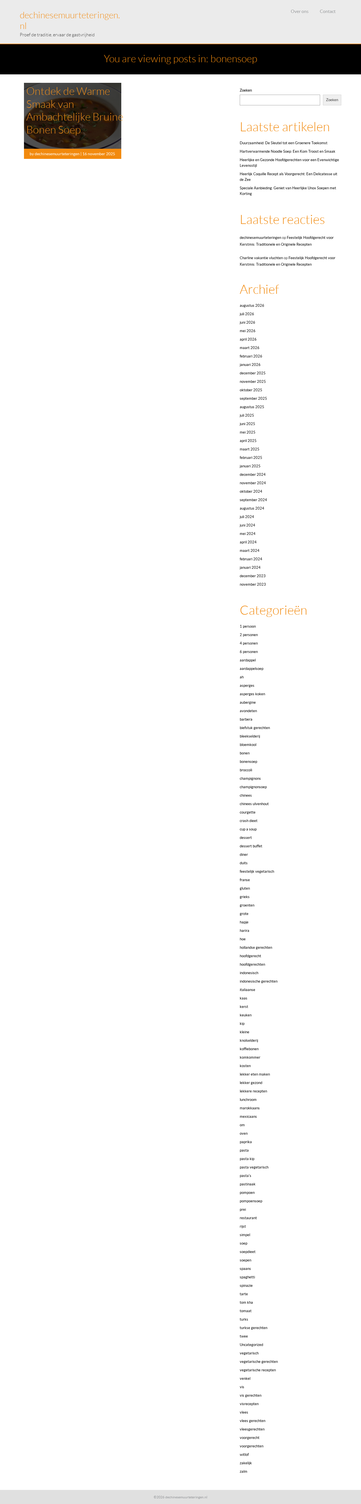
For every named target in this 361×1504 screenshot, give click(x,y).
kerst (244, 1007)
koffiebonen (249, 1049)
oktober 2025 (251, 390)
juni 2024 (247, 525)
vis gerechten (250, 1395)
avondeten (248, 711)
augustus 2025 (252, 407)
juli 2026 (247, 314)
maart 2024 (249, 550)
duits (244, 863)
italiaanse (247, 990)
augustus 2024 (252, 508)
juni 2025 (247, 424)
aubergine (248, 702)
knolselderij (249, 1040)
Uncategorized (251, 1345)
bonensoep (248, 761)
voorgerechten (251, 1446)
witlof (244, 1454)
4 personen (249, 643)
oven (244, 1133)
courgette (248, 812)
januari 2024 (250, 567)
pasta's (245, 1176)
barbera (246, 719)
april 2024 (248, 542)
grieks (245, 897)
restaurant (248, 1218)
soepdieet (248, 1252)
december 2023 (253, 576)
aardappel (248, 660)
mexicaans (248, 1116)
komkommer (250, 1057)
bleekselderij (250, 736)
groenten (247, 905)
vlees (244, 1412)
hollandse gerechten (256, 947)
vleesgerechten (252, 1429)
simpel (245, 1235)
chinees (246, 795)
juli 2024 (247, 517)
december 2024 (253, 474)
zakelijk (246, 1463)
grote (244, 914)
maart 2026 (249, 348)
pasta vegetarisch (254, 1167)
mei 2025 (248, 432)
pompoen (247, 1192)
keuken (246, 1015)
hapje (244, 922)
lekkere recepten (253, 1091)
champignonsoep (253, 787)
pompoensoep (251, 1201)
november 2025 (253, 381)
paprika (246, 1142)
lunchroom (248, 1100)
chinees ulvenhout (254, 804)
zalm (243, 1471)
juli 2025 (247, 415)
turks (244, 1319)
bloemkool (248, 745)
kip (242, 1023)
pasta (244, 1150)
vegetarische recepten (258, 1370)
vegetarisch (249, 1353)
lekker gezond (251, 1083)
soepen (245, 1260)
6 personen (249, 652)
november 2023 (253, 584)
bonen (245, 753)
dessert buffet (251, 846)
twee (244, 1336)
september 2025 (253, 398)
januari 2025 (250, 466)
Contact (328, 11)
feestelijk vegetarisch (257, 871)
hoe (243, 939)
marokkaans (250, 1108)
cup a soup (248, 829)
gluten (245, 888)
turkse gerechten (253, 1328)
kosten (245, 1066)
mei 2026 (248, 331)
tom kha (246, 1302)
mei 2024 (248, 534)
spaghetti (247, 1277)
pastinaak (248, 1184)
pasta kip (247, 1159)
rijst (243, 1226)
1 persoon (248, 626)
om (242, 1125)
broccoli (246, 770)
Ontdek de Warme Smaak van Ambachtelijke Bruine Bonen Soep (74, 110)
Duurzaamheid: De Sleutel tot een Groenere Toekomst (283, 143)
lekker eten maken (255, 1074)
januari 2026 (250, 365)
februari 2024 (251, 559)
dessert (246, 838)
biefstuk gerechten (255, 728)
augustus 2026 (252, 305)
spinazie (246, 1285)
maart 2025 (249, 449)
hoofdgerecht (250, 956)
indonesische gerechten (259, 981)
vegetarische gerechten (259, 1361)
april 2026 (248, 339)
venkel (245, 1378)
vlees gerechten (252, 1421)
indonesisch (249, 973)
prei (243, 1209)
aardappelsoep (251, 669)
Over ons (300, 11)
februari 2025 (251, 458)
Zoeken (246, 90)
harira (244, 930)
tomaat (246, 1311)
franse (245, 880)
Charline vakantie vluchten (261, 258)
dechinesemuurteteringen (260, 238)
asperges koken (252, 694)
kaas (243, 998)
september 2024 (253, 500)
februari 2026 (251, 356)
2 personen (249, 635)
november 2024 (253, 483)
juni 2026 (247, 322)
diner (244, 854)
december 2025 (253, 373)
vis (242, 1387)
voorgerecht (249, 1438)
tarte (244, 1294)
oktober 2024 (251, 491)
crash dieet (248, 821)
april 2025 (248, 441)
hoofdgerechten (252, 964)
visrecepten (249, 1404)
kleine (244, 1032)
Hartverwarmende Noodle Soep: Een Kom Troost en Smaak (287, 151)
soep (243, 1243)
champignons (250, 778)
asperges (247, 685)
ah (242, 677)
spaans (245, 1269)
